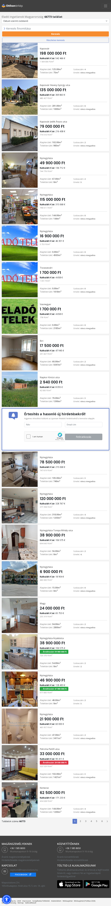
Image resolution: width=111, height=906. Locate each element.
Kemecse (44, 787)
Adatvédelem (56, 901)
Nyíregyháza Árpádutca (52, 638)
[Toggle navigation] (105, 6)
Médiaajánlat (68, 901)
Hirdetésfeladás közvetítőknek (72, 860)
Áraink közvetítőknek (68, 856)
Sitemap (20, 903)
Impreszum (26, 901)
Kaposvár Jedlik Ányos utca (53, 121)
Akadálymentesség (9, 903)
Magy (42, 603)
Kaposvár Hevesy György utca (55, 85)
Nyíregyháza (46, 158)
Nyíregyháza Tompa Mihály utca (56, 530)
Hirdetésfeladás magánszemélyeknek (21, 860)
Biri (41, 340)
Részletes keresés (55, 40)
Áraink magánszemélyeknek (16, 856)
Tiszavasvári (46, 267)
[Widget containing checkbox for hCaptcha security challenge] (44, 436)
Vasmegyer (45, 304)
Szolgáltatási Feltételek (41, 901)
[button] (7, 899)
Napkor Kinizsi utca (50, 377)
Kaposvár (44, 48)
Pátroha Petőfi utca (49, 749)
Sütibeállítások (30, 903)
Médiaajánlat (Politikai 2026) (84, 901)
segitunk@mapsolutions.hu (24, 869)
